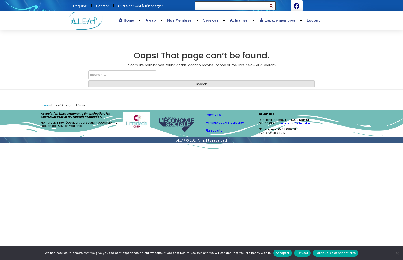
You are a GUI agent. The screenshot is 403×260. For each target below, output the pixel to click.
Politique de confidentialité (335, 253)
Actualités (239, 20)
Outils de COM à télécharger (140, 6)
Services (211, 20)
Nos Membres (179, 20)
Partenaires (214, 115)
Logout (313, 20)
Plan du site (214, 130)
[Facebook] (297, 6)
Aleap (151, 20)
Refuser (302, 253)
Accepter (282, 253)
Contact (102, 6)
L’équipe (80, 6)
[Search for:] (122, 74)
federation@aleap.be (295, 123)
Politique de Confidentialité (225, 123)
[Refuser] (397, 253)
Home (45, 105)
